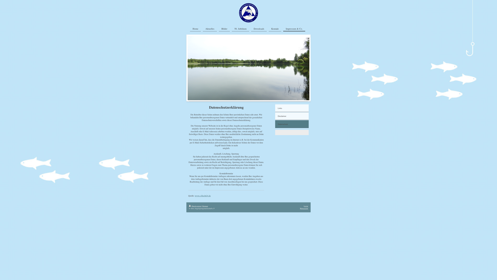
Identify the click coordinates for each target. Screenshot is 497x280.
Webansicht (304, 208)
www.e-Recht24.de (203, 195)
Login (306, 206)
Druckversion (196, 206)
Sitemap (205, 206)
